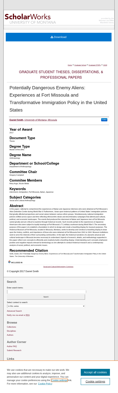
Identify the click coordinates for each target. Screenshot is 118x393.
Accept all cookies (95, 372)
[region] (59, 377)
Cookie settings (59, 380)
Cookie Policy (45, 384)
